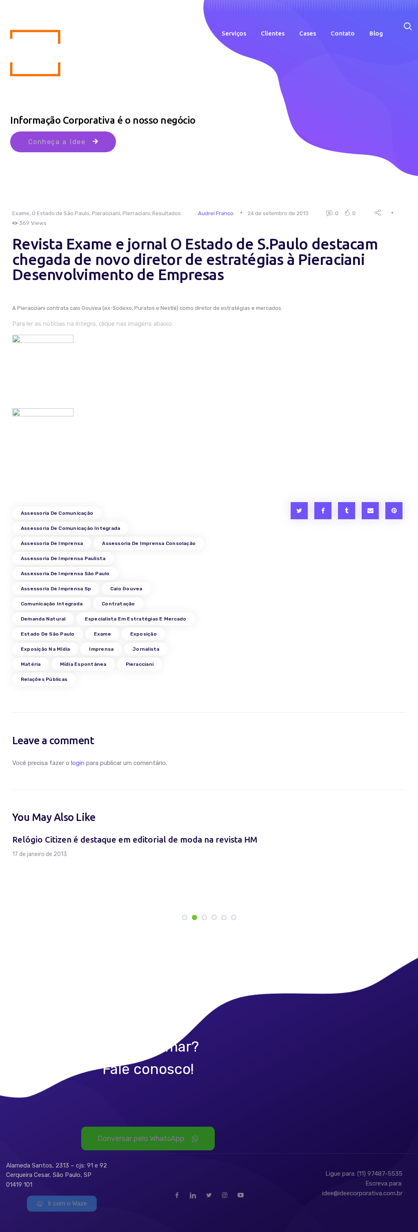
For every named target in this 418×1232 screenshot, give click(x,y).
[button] (32, 870)
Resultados (166, 213)
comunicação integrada (51, 604)
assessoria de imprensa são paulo (65, 573)
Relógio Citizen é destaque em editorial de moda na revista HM (134, 839)
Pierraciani (136, 213)
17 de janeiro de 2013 (39, 854)
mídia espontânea (83, 664)
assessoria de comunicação (57, 513)
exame (102, 634)
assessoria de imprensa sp (56, 589)
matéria (31, 664)
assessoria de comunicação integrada (70, 528)
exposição (143, 634)
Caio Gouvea (126, 589)
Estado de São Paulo (48, 634)
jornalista (146, 649)
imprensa (101, 649)
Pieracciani (106, 213)
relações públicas (44, 679)
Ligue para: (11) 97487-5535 (363, 1173)
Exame (20, 213)
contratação (118, 604)
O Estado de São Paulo (60, 213)
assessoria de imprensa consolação (149, 543)
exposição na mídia (45, 649)
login (77, 763)
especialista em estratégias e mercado (136, 619)
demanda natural (43, 619)
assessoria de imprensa (52, 543)
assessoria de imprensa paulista (63, 558)
